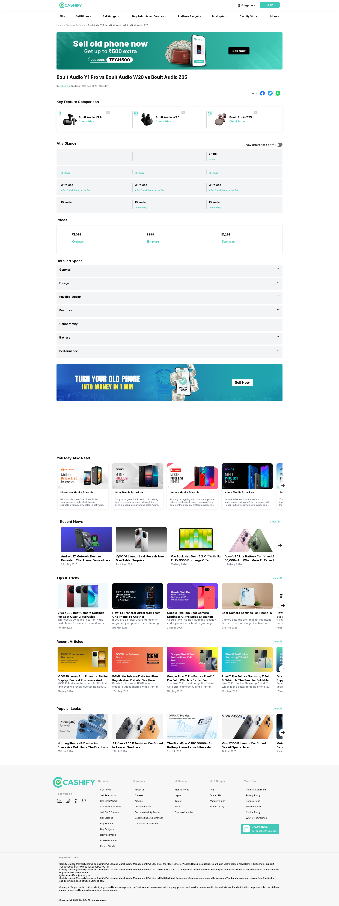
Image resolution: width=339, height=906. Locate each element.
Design (64, 283)
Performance (68, 351)
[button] (270, 5)
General (64, 269)
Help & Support (216, 781)
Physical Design (70, 296)
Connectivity (68, 324)
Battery (64, 337)
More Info (250, 781)
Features (65, 310)
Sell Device (180, 781)
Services (103, 781)
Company (139, 781)
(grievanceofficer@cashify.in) (74, 875)
